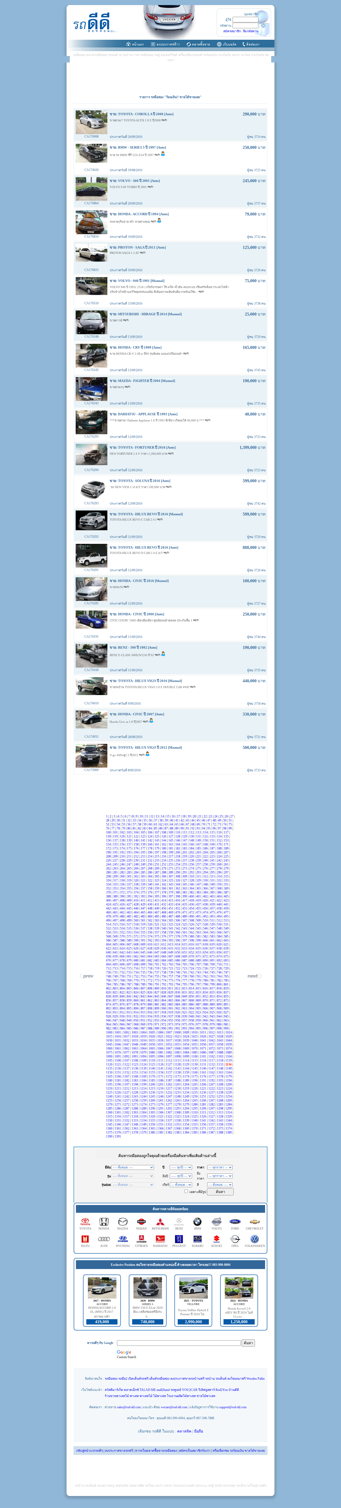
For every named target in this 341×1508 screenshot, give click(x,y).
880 (150, 1004)
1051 (160, 1044)
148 (192, 840)
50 (225, 820)
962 (219, 1020)
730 (109, 972)
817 (213, 988)
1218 (177, 1088)
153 (226, 840)
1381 (160, 1132)
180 (164, 848)
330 (206, 880)
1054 (186, 1044)
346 (192, 884)
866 (178, 1000)
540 (164, 928)
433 (171, 904)
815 (199, 988)
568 (109, 936)
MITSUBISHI (160, 1228)
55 (124, 824)
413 (157, 900)
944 (219, 1016)
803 (116, 988)
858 (122, 1000)
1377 (126, 1132)
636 (206, 948)
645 (143, 952)
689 (199, 960)
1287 (126, 1108)
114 (206, 832)
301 (129, 876)
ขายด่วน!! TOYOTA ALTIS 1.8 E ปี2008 (135, 120)
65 (177, 824)
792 (164, 984)
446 (136, 908)
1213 (135, 1088)
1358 (220, 1124)
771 (143, 980)
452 (178, 908)
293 (199, 872)
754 (150, 976)
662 (136, 956)
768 (122, 980)
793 (171, 984)
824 (136, 992)
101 (116, 832)
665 (157, 956)
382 (192, 892)
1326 (203, 1116)
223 (213, 856)
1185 (152, 1080)
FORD (235, 1228)
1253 (220, 1096)
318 (122, 880)
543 (185, 928)
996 (206, 1028)
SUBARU (198, 1245)
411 (143, 900)
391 (129, 896)
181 (171, 848)
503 (157, 920)
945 (226, 1016)
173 (116, 848)
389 (116, 896)
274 (192, 868)
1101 (203, 1056)
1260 (152, 1100)
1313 (220, 1112)
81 (135, 828)
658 (109, 956)
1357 (212, 1124)
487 (171, 916)
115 (213, 832)
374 (136, 892)
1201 (160, 1084)
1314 (229, 1112)
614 (178, 944)
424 (109, 904)
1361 (118, 1128)
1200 (152, 1084)
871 (213, 1000)
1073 (220, 1048)
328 (192, 880)
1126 (160, 1064)
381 (185, 892)
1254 (229, 1096)
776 (178, 980)
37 (156, 820)
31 (124, 820)
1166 (118, 1076)
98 (225, 828)
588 (122, 940)
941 (199, 1016)
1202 (169, 1084)
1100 (194, 1056)
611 (157, 944)
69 (199, 824)
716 (136, 968)
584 (219, 936)
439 (213, 904)
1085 (194, 1052)
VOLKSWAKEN (255, 1245)
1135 (109, 1068)
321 (143, 880)
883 (171, 1004)
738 (164, 972)
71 (209, 824)
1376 (118, 1132)
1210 (109, 1088)
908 (219, 1008)
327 (185, 880)
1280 (194, 1104)
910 (109, 1012)
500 (136, 920)
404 (219, 896)
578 (178, 936)
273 (185, 868)
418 (192, 900)
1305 (152, 1112)
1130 (194, 1064)
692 (219, 960)
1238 (220, 1092)
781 (213, 980)
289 (171, 872)
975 (185, 1024)
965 (116, 1024)
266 (136, 868)
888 (206, 1004)
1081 (160, 1052)
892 (109, 1008)
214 (150, 856)
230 (136, 860)
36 (151, 820)
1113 (177, 1060)
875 (116, 1004)
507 (185, 920)
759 (185, 976)
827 (157, 992)
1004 (143, 1032)
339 (143, 884)
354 (122, 888)
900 (164, 1008)
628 (150, 948)
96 (215, 828)
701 (157, 964)
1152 (126, 1072)
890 (219, 1004)
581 (199, 936)
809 (157, 988)
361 (171, 888)
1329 (229, 1116)
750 (122, 976)
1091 (118, 1056)
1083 (177, 1052)
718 (150, 968)
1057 (212, 1044)
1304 (143, 1112)
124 (150, 836)
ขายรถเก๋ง (117, 587)
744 (206, 972)
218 (178, 856)
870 (206, 1000)
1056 (203, 1044)
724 (192, 968)
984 (122, 1028)
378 (164, 892)
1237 (212, 1092)
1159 (186, 1072)
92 (193, 828)
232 (150, 860)
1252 (212, 1096)
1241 (118, 1096)
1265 (194, 1100)
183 (185, 848)
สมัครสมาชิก (232, 31)
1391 (118, 1136)
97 (220, 828)
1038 (177, 1040)
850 (192, 996)
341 (157, 884)
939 (185, 1016)
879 (143, 1004)
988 (150, 1028)
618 (206, 944)
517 (129, 924)
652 (192, 952)
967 (129, 1024)
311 (199, 876)
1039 (186, 1040)
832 (192, 992)
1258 (135, 1100)
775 (171, 980)
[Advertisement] (170, 78)
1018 (135, 1036)
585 (226, 936)
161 (157, 844)
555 (143, 932)
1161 (203, 1072)
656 (219, 952)
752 (136, 976)
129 (185, 836)
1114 (186, 1060)
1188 (177, 1080)
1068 (177, 1048)
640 (109, 952)
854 (219, 996)
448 (150, 908)
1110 (152, 1060)
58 (140, 824)
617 (199, 944)
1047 (126, 1044)
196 (150, 852)
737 (157, 972)
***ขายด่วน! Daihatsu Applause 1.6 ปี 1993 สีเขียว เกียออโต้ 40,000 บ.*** (157, 420)
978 (206, 1024)
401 (199, 896)
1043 (220, 1040)
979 (213, 1024)
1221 (203, 1088)
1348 (135, 1124)
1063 (135, 1048)
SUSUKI (216, 1245)
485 (157, 916)
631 (171, 948)
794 (178, 984)
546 (206, 928)
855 (226, 996)
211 (129, 856)
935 (157, 1016)
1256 (118, 1100)
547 (213, 928)
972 (164, 1024)
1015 (109, 1036)
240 (206, 860)
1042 (212, 1040)
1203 (177, 1084)
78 (119, 828)
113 (199, 832)
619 (213, 944)
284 (136, 872)
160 (150, 844)
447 (143, 908)
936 (164, 1016)
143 (157, 840)
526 (192, 924)
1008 (177, 1032)
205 (213, 852)
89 (177, 828)
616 (192, 944)
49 (220, 820)
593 (157, 940)
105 (143, 832)
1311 (203, 1112)
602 (219, 940)
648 (164, 952)
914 (136, 1012)
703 (171, 964)
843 (143, 996)
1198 (135, 1084)
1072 (212, 1048)
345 (185, 884)
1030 (109, 1040)
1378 (135, 1132)
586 (109, 940)
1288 (135, 1108)
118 (109, 836)
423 (226, 900)
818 (219, 988)
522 (164, 924)
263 (116, 868)
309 (185, 876)
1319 (143, 1116)
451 (171, 908)
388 (109, 896)
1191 (203, 1080)
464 (136, 912)
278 (219, 868)
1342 (212, 1120)
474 (206, 912)
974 (178, 1024)
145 (171, 840)
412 (150, 900)
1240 (109, 1096)
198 (164, 852)
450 (164, 908)
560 (178, 932)
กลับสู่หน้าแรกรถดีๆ (89, 1451)
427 (129, 904)
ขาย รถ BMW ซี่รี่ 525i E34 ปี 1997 (132, 155)
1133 (220, 1064)
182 (178, 848)
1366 (160, 1128)
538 (150, 928)
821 (116, 992)
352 (109, 888)
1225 (109, 1092)
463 (129, 912)
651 (185, 952)
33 (135, 820)
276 (206, 868)
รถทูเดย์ (175, 1390)
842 (136, 996)
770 (136, 980)
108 (164, 832)
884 (178, 1004)
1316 (118, 1116)
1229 (143, 1092)
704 (178, 964)
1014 (229, 1032)
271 (171, 868)
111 (185, 832)
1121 (118, 1064)
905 (199, 1008)
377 (157, 892)
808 (150, 988)
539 (157, 928)
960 (206, 1020)
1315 (109, 1116)
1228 (135, 1092)
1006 (160, 1032)
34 (140, 820)
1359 (229, 1124)
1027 (212, 1036)
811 (171, 988)
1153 (135, 1072)
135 (226, 836)
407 (116, 900)
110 (178, 832)
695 (116, 964)
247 (129, 864)
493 (213, 916)
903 (185, 1008)
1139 (143, 1068)
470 (178, 912)
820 (109, 992)
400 (192, 896)
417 (185, 900)
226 (109, 860)
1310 (194, 1112)
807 (143, 988)
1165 (109, 1076)
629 (157, 948)
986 (136, 1028)
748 (109, 976)
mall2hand (163, 1390)
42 (183, 820)
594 (164, 940)
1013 (220, 1032)
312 (206, 876)
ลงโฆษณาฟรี (236, 1379)
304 (150, 876)
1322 (169, 1116)
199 (171, 852)
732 (122, 972)
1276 (160, 1104)
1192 (212, 1080)
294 (206, 872)
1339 (186, 1120)
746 (219, 972)
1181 (118, 1080)
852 (206, 996)
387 (226, 892)
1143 (177, 1068)
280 (109, 872)
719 (157, 968)
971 (157, 1024)
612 (164, 944)
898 (150, 1008)
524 (178, 924)
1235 (194, 1092)
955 (171, 1020)
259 (213, 864)
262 (109, 868)
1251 (203, 1096)
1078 (135, 1052)
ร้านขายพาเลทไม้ (117, 1396)
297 (226, 872)
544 (192, 928)
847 (171, 996)
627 (143, 948)
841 (129, 996)
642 (122, 952)
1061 (118, 1048)
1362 (126, 1128)
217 (171, 856)
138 (122, 840)
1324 (186, 1116)
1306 (160, 1112)
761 (199, 976)
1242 (126, 1096)
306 (164, 876)
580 (192, 936)
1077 (126, 1052)
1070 (194, 1048)
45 (199, 820)
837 (226, 992)
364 (192, 888)
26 (227, 816)
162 (164, 844)
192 (122, 852)
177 (143, 848)
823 (129, 992)
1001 (118, 1032)
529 (213, 924)
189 (226, 848)
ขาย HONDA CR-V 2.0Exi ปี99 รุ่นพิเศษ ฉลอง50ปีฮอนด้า (146, 353)
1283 (220, 1104)
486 (164, 916)
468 (164, 912)
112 (192, 832)
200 (178, 852)
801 (226, 984)
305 (157, 876)
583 (213, 936)
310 (192, 876)
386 (219, 892)
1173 (177, 1076)
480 (122, 916)
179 (157, 848)
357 (143, 888)
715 (129, 968)
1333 (135, 1120)
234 (164, 860)
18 (184, 816)
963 (226, 1020)
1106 (118, 1060)
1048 (135, 1044)
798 (206, 984)
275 (199, 868)
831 (185, 992)
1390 (109, 1136)
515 (116, 924)
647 (157, 952)
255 (185, 864)
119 (116, 836)
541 (171, 928)
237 (185, 860)
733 (129, 972)
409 (129, 900)
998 (219, 1028)
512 (219, 920)
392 (136, 896)
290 (178, 872)
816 (206, 988)
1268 (220, 1100)
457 (213, 908)
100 (109, 832)
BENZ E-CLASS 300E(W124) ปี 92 (132, 655)
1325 (194, 1116)
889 (213, 1004)
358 (150, 888)
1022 (169, 1036)
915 (143, 1012)
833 (199, 992)
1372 (212, 1128)
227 (116, 860)
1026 (203, 1036)
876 (122, 1004)
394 (150, 896)
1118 (220, 1060)
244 (109, 864)
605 (116, 944)
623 (116, 948)
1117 (212, 1060)
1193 (220, 1080)
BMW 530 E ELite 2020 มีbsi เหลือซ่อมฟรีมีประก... (148, 1312)
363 (185, 888)
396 (164, 896)
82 (140, 828)
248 (136, 864)
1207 (212, 1084)
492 (206, 916)
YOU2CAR (189, 1390)
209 (116, 856)
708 (206, 964)
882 (164, 1004)
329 (199, 880)
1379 (143, 1132)
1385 (194, 1132)
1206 (203, 1084)
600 (206, 940)
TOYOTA (85, 1228)
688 (192, 960)
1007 (169, 1032)
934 (150, 1016)
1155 (152, 1072)
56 (129, 824)
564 (206, 932)
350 (219, 884)
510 (206, 920)
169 (213, 844)
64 (172, 824)
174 (122, 848)
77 (113, 828)
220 (192, 856)
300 (122, 876)
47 (209, 820)
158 (136, 844)
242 (219, 860)
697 (129, 964)
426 (122, 904)
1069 (186, 1048)
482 (136, 916)
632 (178, 948)
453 (185, 908)
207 (226, 852)
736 (150, 972)
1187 (169, 1080)
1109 (143, 1060)
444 (122, 908)
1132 (212, 1064)
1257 (126, 1100)
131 (199, 836)
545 (199, 928)
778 (192, 980)
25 (222, 816)
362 (178, 888)
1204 (186, 1084)
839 (116, 996)
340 (150, 884)
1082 (169, 1052)
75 (231, 824)
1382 (169, 1132)
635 (199, 948)
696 (122, 964)
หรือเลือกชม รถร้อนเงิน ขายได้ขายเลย (239, 1451)
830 (178, 992)
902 (178, 1008)
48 (215, 820)
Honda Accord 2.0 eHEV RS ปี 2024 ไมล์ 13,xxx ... (239, 1312)
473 (199, 912)
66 (183, 824)
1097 (169, 1056)
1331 (118, 1120)
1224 (229, 1088)
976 (192, 1024)
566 (219, 932)
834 (206, 992)
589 (129, 940)
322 (150, 880)
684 (164, 960)
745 (213, 972)
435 (185, 904)
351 (226, 884)
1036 (160, 1040)
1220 (194, 1088)
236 (178, 860)
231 (143, 860)
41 (177, 820)
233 (157, 860)
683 (157, 960)
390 (122, 896)
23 (211, 816)
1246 (160, 1096)
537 (143, 928)
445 (129, 908)
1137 (126, 1068)
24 (216, 816)
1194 (229, 1080)
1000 (109, 1032)
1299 (229, 1108)
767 (116, 980)
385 (213, 892)
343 (171, 884)
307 (171, 876)
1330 (109, 1120)
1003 (135, 1032)
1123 (135, 1064)
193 (129, 852)
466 (150, 912)
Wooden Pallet (255, 1379)
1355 (194, 1124)
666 (164, 956)
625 (129, 948)
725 (199, 968)
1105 (109, 1060)
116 (219, 832)
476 (219, 912)
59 (145, 824)
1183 (135, 1080)
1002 (126, 1032)
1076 (118, 1052)
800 (219, 984)
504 (164, 920)
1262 (169, 1100)
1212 (126, 1088)
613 (171, 944)
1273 (135, 1104)
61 (156, 824)
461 (116, 912)
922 (192, 1012)
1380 (152, 1132)
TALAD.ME (148, 1390)
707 (199, 964)
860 (136, 1000)
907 (213, 1008)
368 (219, 888)
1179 (229, 1076)
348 (206, 884)
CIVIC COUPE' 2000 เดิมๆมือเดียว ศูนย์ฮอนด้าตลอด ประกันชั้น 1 (151, 620)
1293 (177, 1108)
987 (143, 1028)
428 (136, 904)
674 (219, 956)
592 (150, 940)
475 (213, 912)
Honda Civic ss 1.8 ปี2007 (126, 721)
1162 (212, 1072)
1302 (126, 1112)
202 (192, 852)
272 (178, 868)
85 (156, 828)
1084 (186, 1052)
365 (199, 888)
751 (129, 976)
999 (226, 1028)
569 (116, 936)
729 (226, 968)
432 (164, 904)
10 (142, 816)
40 (172, 820)
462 (122, 912)
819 (226, 988)
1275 (152, 1104)
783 (226, 980)
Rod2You (222, 1390)
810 (164, 988)
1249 (186, 1096)
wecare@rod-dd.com (174, 1407)
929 (116, 1016)
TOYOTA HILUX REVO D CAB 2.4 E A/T (137, 552)
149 (199, 840)
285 (143, 872)
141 (143, 840)
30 (119, 820)
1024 (186, 1036)
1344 (229, 1120)
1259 (143, 1100)
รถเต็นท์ (221, 1379)
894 (122, 1008)
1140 (152, 1068)
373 (129, 892)
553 (129, 932)
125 (157, 836)
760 (192, 976)
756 (164, 976)
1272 (126, 1104)
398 (178, 896)
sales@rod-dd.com (129, 1407)
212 (136, 856)
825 (143, 992)
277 (213, 868)
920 (178, 1012)
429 (143, 904)
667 (171, 956)
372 (122, 892)
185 (199, 848)
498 (122, 920)
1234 (186, 1092)
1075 (109, 1052)
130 (192, 836)
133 (213, 836)
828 (164, 992)
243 (226, 860)
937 (171, 1016)
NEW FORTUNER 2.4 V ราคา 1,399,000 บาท (139, 453)
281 (116, 872)
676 (109, 960)
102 (122, 832)
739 (171, 972)
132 (206, 836)
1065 (152, 1048)
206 (219, 852)
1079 (143, 1052)
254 (178, 864)
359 (157, 888)
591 (143, 940)
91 (188, 828)
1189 (186, 1080)
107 (157, 832)
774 (164, 980)
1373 (220, 1128)
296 (219, 872)
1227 (126, 1092)
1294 (186, 1108)
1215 (152, 1088)
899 (157, 1008)
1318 (135, 1116)
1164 (229, 1072)
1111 (160, 1060)
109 (171, 832)
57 (135, 824)
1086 (203, 1052)
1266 (203, 1100)
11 (147, 816)
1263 (177, 1100)
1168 (135, 1076)
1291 (160, 1108)
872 (219, 1000)
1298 (220, 1108)
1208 (220, 1084)
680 (136, 960)
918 (164, 1012)
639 (226, 948)
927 (226, 1012)
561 (185, 932)
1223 (220, 1088)
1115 (194, 1060)
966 (122, 1024)
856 (109, 1000)
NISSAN (141, 1228)
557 (157, 932)
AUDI (104, 1245)
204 (206, 852)
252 (164, 864)
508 (192, 920)
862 (150, 1000)
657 (226, 952)
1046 (118, 1044)
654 (206, 952)
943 (213, 1016)
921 (185, 1012)
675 (226, 956)
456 (206, 908)
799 (213, 984)
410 (136, 900)
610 (150, 944)
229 (129, 860)
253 (171, 864)
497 (116, 920)
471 (185, 912)
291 (185, 872)
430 (150, 904)
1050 (152, 1044)
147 (185, 840)
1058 (220, 1044)
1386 (203, 1132)
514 (109, 924)
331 (213, 880)
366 (206, 888)
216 (164, 856)
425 (116, 904)
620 (219, 944)
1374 (229, 1128)
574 (150, 936)
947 (116, 1020)
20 (195, 816)
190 (109, 852)
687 (185, 960)
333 (226, 880)
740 (178, 972)
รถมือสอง (111, 1379)
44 (193, 820)
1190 (194, 1080)
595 (171, 940)
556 (150, 932)
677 (116, 960)
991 (171, 1028)
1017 (126, 1036)
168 (206, 844)
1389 (229, 1132)
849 (185, 996)
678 (122, 960)
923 (199, 1012)
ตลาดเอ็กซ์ (131, 1390)
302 (136, 876)
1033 (135, 1040)
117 (226, 832)
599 (199, 940)
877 (129, 1004)
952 (150, 1020)
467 (157, 912)
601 (213, 940)
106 (150, 832)
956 (178, 1020)
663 (143, 956)
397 (171, 896)
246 (122, 864)
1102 (212, 1056)
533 (116, 928)
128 (178, 836)
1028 (220, 1036)
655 (213, 952)
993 (185, 1028)
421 (213, 900)
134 (219, 836)
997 (213, 1028)
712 (109, 968)
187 (213, 848)
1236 (203, 1092)
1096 (160, 1056)
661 (129, 956)
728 (219, 968)
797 (199, 984)
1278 (177, 1104)
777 (185, 980)
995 (199, 1028)
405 (226, 896)
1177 (212, 1076)
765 (226, 976)
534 (122, 928)
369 (226, 888)
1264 (186, 1100)
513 (226, 920)
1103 (220, 1056)
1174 (186, 1076)
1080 (152, 1052)
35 (145, 820)
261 (226, 864)
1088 (220, 1052)
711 (226, 964)
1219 (186, 1088)
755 (157, 976)
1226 (118, 1092)
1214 (143, 1088)
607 (129, 944)
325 (171, 880)
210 (122, 856)
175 (129, 848)
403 (213, 896)
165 (185, 844)
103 (129, 832)
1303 (135, 1112)
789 (143, 984)
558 (164, 932)
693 (226, 960)
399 (185, 896)
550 (109, 932)
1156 (160, 1072)
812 (178, 988)
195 (143, 852)
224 (219, 856)
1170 (152, 1076)
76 (108, 828)
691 (213, 960)
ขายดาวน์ (116, 320)
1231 (160, 1092)
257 (199, 864)
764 (219, 976)
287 (157, 872)
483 (143, 916)
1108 (135, 1060)
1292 (169, 1108)
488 (178, 916)
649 (171, 952)
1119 (229, 1060)
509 (199, 920)
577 (171, 936)
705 (185, 964)
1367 (169, 1128)
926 (219, 1012)
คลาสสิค (184, 1431)
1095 (152, 1056)
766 (109, 980)
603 (226, 940)
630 (164, 948)
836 (219, 992)
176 (136, 848)
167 (199, 844)
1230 (152, 1092)
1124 (143, 1064)
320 (136, 880)
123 (143, 836)
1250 (194, 1096)
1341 (203, 1120)
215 (157, 856)
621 (226, 944)
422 (219, 900)
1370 (194, 1128)
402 (206, 896)
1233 (177, 1092)
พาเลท (134, 1396)
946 (109, 1020)
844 (150, 996)
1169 (143, 1076)
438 (206, 904)
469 (171, 912)
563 (199, 932)
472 (192, 912)
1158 (177, 1072)
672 (206, 956)
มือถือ (198, 1431)
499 (129, 920)
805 (129, 988)
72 (215, 824)
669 (185, 956)
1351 (160, 1124)
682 (150, 960)
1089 (229, 1052)
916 (150, 1012)
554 (136, 932)
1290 (152, 1108)
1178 (220, 1076)
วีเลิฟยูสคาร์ (206, 1390)
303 (143, 876)
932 (136, 1016)
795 (185, 984)
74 (225, 824)
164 (178, 844)
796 (192, 984)
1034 (143, 1040)
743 (199, 972)
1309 (186, 1112)
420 (206, 900)
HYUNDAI (123, 1245)
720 (164, 968)
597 (185, 940)
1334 (143, 1120)
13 (158, 816)
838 (109, 996)
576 (164, 936)
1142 (169, 1068)
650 (178, 952)
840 (122, 996)
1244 (143, 1096)
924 (206, 1012)
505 (171, 920)
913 (129, 1012)
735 (143, 972)
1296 (203, 1108)
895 (129, 1008)
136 (109, 840)
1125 (152, 1064)
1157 (169, 1072)
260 (219, 864)
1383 (177, 1132)
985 (129, 1028)
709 (213, 964)
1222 (212, 1088)
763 (213, 976)
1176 (203, 1076)
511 (213, 920)
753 (143, 976)
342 (164, 884)
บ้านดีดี (234, 1390)
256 (192, 864)
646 (150, 952)
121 (129, 836)
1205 (194, 1084)
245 (116, 864)
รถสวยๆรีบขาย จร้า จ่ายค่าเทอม (130, 221)
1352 (169, 1124)
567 (226, 932)
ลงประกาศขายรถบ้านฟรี (187, 1379)
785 (116, 984)
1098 (177, 1056)
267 (143, 868)
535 (129, 928)
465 (143, 912)
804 (122, 988)
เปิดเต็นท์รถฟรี (138, 1379)
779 (199, 980)
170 (219, 844)
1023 (177, 1036)
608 (136, 944)
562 (192, 932)
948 (122, 1020)
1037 (169, 1040)
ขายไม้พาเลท (206, 1396)
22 (206, 816)
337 (129, 884)
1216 (160, 1088)
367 (213, 888)
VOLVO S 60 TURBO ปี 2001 (129, 187)
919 (171, 1012)
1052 (169, 1044)
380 (178, 892)
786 (122, 984)
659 (116, 956)
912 (122, 1012)
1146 (203, 1068)
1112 (169, 1060)
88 (172, 828)
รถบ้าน (210, 1379)
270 (164, 868)
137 (116, 840)
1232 (169, 1092)
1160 (194, 1072)
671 (199, 956)
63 (167, 824)
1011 (203, 1032)
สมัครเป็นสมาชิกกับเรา (194, 1451)
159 (143, 844)
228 (122, 860)
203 (199, 852)
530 (219, 924)
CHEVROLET (254, 1228)
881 (157, 1004)
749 (116, 976)
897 (143, 1008)
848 (178, 996)
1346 (118, 1124)
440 (219, 904)
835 (213, 992)
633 (185, 948)
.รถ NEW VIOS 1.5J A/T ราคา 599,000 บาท (138, 487)
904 (192, 1008)
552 (122, 932)
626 (136, 948)
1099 (186, 1056)
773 (157, 980)
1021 (160, 1036)
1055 (194, 1044)
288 (164, 872)
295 (213, 872)
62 (161, 824)
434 (178, 904)
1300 (109, 1112)
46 (204, 820)
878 (136, 1004)
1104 (229, 1056)
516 (122, 924)
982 (109, 1028)
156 (122, 844)
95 (209, 828)
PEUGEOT (179, 1245)
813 (185, 988)
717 (143, 968)
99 (231, 828)
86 (161, 828)
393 (143, 896)
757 (171, 976)
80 (129, 828)
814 (192, 988)
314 (219, 876)
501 (143, 920)
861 (143, 1000)
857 (116, 1000)
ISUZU (85, 1245)
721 (171, 968)
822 (122, 992)
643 (129, 952)
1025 (194, 1036)
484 (150, 916)
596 (178, 940)
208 (109, 856)
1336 (160, 1120)
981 (226, 1024)
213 (143, 856)
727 (213, 968)
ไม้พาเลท (159, 1396)
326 (178, 880)
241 (213, 860)
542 (178, 928)
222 (206, 856)
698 (136, 964)
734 (136, 972)
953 (157, 1020)
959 (199, 1020)
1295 (194, 1108)
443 (116, 908)
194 (136, 852)
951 (143, 1020)
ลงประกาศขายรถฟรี (119, 1451)
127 (171, 836)
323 (157, 880)
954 (164, 1020)
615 (185, 944)
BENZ (179, 1228)
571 (129, 936)
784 (109, 984)
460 (109, 912)
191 (116, 852)
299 (116, 876)
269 (157, 868)
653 (199, 952)
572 (136, 936)
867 (185, 1000)
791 (157, 984)
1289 (143, 1108)
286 (150, 872)
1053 (177, 1044)
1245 (152, 1096)
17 (179, 816)
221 (199, 856)
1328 (220, 1116)
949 (129, 1020)
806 (136, 988)
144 (164, 840)
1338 (177, 1120)
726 (206, 968)
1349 (143, 1124)
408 (122, 900)
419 (199, 900)
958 (192, 1020)
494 (219, 916)
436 (192, 904)
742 (192, 972)
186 (206, 848)
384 (206, 892)
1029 (229, 1036)
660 (122, 956)
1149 (229, 1068)
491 (199, 916)
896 (136, 1008)
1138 (135, 1068)
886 (192, 1004)
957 (185, 1020)
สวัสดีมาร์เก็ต (114, 1390)
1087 (212, 1052)
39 (167, 820)
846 (164, 996)
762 (206, 976)
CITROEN (141, 1245)
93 (199, 828)
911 (116, 1012)
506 (178, 920)
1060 (109, 1048)
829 (171, 992)
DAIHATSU (160, 1245)
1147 (212, 1068)
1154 (143, 1072)
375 (143, 892)
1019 (143, 1036)
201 (185, 852)
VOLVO (217, 1228)
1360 (109, 1128)
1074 (229, 1048)
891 (226, 1004)
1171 (160, 1076)
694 (109, 964)
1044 (229, 1040)
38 (161, 820)
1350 (152, 1124)
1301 (118, 1112)
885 (185, 1004)
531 (226, 924)
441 (226, 904)
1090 (109, 1056)
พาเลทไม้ (146, 1396)
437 (199, 904)
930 (122, 1016)
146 (178, 840)
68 (193, 824)
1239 (229, 1092)
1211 (118, 1088)
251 (157, 864)
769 (129, 980)
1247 (169, 1096)
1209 (229, 1084)
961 (213, 1020)
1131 (203, 1064)
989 (157, 1028)
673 (213, 956)
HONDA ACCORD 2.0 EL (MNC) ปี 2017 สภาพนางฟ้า (102, 1312)
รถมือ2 (122, 1379)
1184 (143, 1080)
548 (219, 928)
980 (219, 1024)
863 (157, 1000)
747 (226, 972)
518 (136, 924)
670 (192, 956)
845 (157, 996)
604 (109, 944)
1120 (109, 1064)
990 (164, 1028)
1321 (160, 1116)
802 (109, 988)
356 (136, 888)
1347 (126, 1124)
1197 (126, 1084)
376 (150, 892)
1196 (118, 1084)
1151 (118, 1072)
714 (122, 968)
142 (150, 840)
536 (136, 928)
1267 (212, 1100)
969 (143, 1024)
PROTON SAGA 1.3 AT (125, 252)
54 (119, 824)
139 (129, 840)
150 (206, 840)
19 (190, 816)
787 (129, 984)
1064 (143, 1048)
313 (213, 876)
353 (116, 888)
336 (122, 884)
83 (145, 828)
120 (122, 836)
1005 (152, 1032)
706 (192, 964)
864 (164, 1000)
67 (188, 824)
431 (157, 904)
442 (109, 908)
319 (129, 880)
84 (151, 828)
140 (136, 840)
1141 (160, 1068)
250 (150, 864)
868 (192, 1000)
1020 (152, 1036)
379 (171, 892)
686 (178, 960)
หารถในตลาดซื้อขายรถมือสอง (156, 1451)
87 (167, 828)
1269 (229, 1100)
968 (136, 1024)
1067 (169, 1048)
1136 (118, 1068)
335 (116, 884)
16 (174, 816)
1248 (177, 1096)
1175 (194, 1076)
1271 (118, 1104)
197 (157, 852)
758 (178, 976)
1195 (109, 1084)
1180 (109, 1080)
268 (150, 868)
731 (116, 972)
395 (157, 896)
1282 (212, 1104)
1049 (143, 1044)
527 (199, 924)
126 (164, 836)
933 (143, 1016)
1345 (109, 1124)
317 (116, 880)
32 (129, 820)
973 (171, 1024)
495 (226, 916)
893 (116, 1008)
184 (192, 848)
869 (199, 1000)
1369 (186, 1128)
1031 (118, 1040)
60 (151, 824)
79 (124, 828)
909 (226, 1008)
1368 (177, 1128)
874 (109, 1004)
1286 (118, 1108)
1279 (186, 1104)
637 (213, 948)
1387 (212, 1132)
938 (178, 1016)
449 (157, 908)
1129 (186, 1064)
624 (122, 948)
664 (150, 956)
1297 (212, 1108)
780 (206, 980)
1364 (143, 1128)
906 (206, 1008)
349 (213, 884)
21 (200, 816)
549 (226, 928)
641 (116, 952)
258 (206, 864)
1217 (169, 1088)
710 (219, 964)
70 (204, 824)
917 (157, 1012)
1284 (229, 1104)
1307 (169, 1112)
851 (199, 996)
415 (171, 900)
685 (171, 960)
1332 (126, 1120)
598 (192, 940)
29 (113, 820)
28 (108, 820)
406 (109, 900)
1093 (135, 1056)
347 (199, 884)
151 (213, 840)
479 (116, 916)
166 (192, 844)
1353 (177, 1124)
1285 (109, 1108)
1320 (152, 1116)
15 (168, 816)
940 (192, 1016)
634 (192, 948)
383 (199, 892)
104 (136, 832)
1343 (220, 1120)
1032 (126, 1040)
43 (188, 820)
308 (178, 876)
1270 (109, 1104)
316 (109, 880)
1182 (126, 1080)
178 (150, 848)
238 (192, 860)
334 (109, 884)
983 (116, 1028)
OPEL (235, 1245)
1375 (109, 1132)
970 (150, 1024)
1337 (169, 1120)
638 (219, 948)
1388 (220, 1132)
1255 (109, 1100)
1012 (212, 1032)
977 (199, 1024)
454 (192, 908)
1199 (143, 1084)
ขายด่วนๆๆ (117, 387)
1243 (135, 1096)
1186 (160, 1080)
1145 (194, 1068)
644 (136, 952)
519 (143, 924)
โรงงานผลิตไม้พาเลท (181, 1396)
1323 (177, 1116)
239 (199, 860)
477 (226, 912)
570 (122, 936)
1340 (194, 1120)
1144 (186, 1068)
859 (129, 1000)
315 (226, 876)
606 (122, 944)
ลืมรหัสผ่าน (250, 31)
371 (116, 892)
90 (183, 828)
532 (109, 928)
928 (109, 1016)
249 (143, 864)
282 (122, 872)
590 (136, 940)
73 (220, 824)
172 (109, 848)
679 (129, 960)
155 (116, 844)
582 (206, 936)
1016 (118, 1036)
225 (226, 856)
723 (185, 968)
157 (129, 844)
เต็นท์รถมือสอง (159, 1379)
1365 (152, 1128)
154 (109, 844)
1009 (186, 1032)
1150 (109, 1072)
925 (213, 1012)
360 (164, 888)
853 (213, 996)
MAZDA (122, 1228)
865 (171, 1000)
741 (185, 972)
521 (157, 924)
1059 (229, 1044)
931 (129, 1016)
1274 (143, 1104)
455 (199, 908)
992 (178, 1028)
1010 (194, 1032)
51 (231, 820)
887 (199, 1004)
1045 (109, 1044)
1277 (169, 1104)
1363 (135, 1128)
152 (219, 840)
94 (204, 828)
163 (171, 844)
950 (136, 1020)
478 (109, 916)
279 (226, 868)
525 (185, 924)
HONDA (104, 1228)
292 (192, 872)
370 (109, 892)
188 (219, 848)
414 (164, 900)
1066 (160, 1048)
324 (164, 880)
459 (226, 908)
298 (109, 876)
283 (129, 872)
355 (129, 888)
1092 (126, 1056)
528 (206, 924)
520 (150, 924)
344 (178, 884)
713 (116, 968)
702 (164, 964)
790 (150, 984)
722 (178, 968)
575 (157, 936)
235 (171, 860)
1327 (212, 1116)
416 (178, 900)
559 (171, 932)
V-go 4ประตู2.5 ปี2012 (124, 755)
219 (185, 856)
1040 (194, 1040)
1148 (220, 1068)
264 (122, 868)
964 (109, 1024)
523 (171, 924)
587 (116, 940)
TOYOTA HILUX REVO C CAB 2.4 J (133, 519)
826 (150, 992)
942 (206, 1016)
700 (150, 964)
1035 (152, 1040)
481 (129, 916)
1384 (186, 1132)
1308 (177, 1112)
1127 (169, 1064)
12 (152, 816)
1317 (126, 1116)
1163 (220, 1072)
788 (136, 984)
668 (178, 956)
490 (192, 916)
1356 (203, 1124)
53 (113, 824)
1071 (203, 1048)
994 (192, 1028)
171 (226, 844)
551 (116, 932)
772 (150, 980)
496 (109, 920)
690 (206, 960)
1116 (203, 1060)
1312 (212, 1112)
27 (232, 816)
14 (163, 816)
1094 (143, 1056)
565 (213, 932)
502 (150, 920)
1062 (126, 1048)
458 (219, 908)
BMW (197, 1228)
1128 (177, 1064)
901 (171, 1008)
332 (219, 880)
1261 (160, 1100)
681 (143, 960)
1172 (169, 1076)
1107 (126, 1060)
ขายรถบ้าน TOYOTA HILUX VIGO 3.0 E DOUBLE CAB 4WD (150, 687)
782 (219, 980)
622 (109, 948)
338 (136, 884)
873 (226, 1000)
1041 (203, 1040)
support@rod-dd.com (232, 1407)
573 (143, 936)
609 (143, 944)
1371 (203, 1128)
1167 (126, 1076)
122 (136, 836)
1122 (126, 1064)
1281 (203, 1104)
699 (143, 964)
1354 (186, 1124)
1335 (152, 1120)
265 (129, 868)
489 (185, 916)
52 (108, 824)
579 (185, 936)
